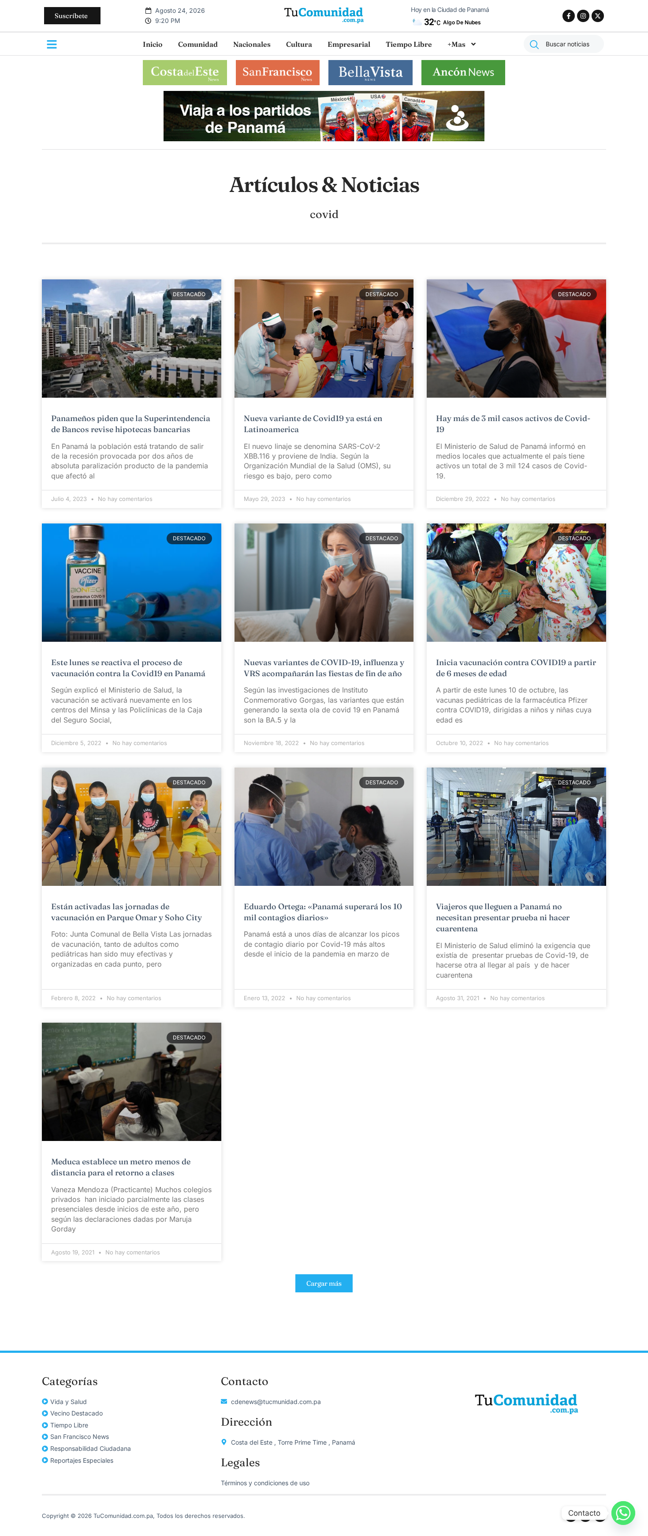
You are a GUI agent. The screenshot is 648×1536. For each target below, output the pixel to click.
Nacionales (252, 44)
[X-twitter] (598, 16)
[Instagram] (583, 16)
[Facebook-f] (568, 16)
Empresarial (349, 44)
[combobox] (564, 44)
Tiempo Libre (409, 44)
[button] (324, 1283)
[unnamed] (324, 138)
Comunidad (198, 44)
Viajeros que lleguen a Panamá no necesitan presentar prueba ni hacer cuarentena (503, 917)
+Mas (456, 44)
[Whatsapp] (623, 1513)
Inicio (153, 44)
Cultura (299, 44)
